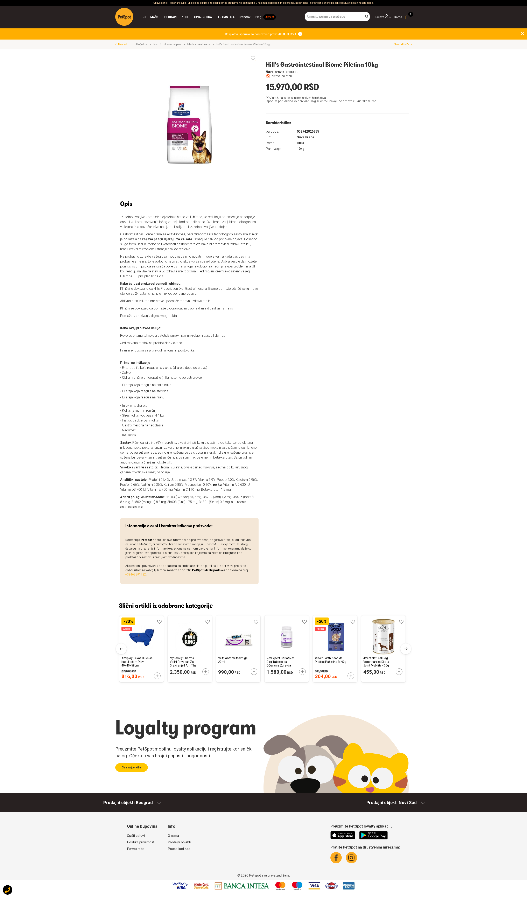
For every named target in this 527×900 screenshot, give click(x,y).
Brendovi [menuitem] (245, 17)
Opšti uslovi (136, 836)
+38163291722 (135, 574)
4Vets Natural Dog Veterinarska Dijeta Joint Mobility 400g (376, 661)
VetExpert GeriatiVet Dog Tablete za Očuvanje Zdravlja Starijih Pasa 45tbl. (280, 662)
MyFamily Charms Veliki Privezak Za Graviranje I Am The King (183, 662)
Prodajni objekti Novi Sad (391, 802)
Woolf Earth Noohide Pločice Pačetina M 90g (330, 659)
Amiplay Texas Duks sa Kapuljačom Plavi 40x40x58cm (137, 661)
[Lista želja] (253, 58)
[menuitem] (143, 17)
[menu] (196, 17)
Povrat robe (136, 849)
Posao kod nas (179, 849)
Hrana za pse (172, 44)
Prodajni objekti (179, 842)
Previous (121, 648)
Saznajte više (131, 767)
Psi (155, 44)
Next (405, 648)
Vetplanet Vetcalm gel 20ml (233, 659)
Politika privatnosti (141, 842)
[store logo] (124, 17)
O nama (173, 836)
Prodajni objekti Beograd (128, 802)
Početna (141, 44)
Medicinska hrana (198, 44)
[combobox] (337, 16)
